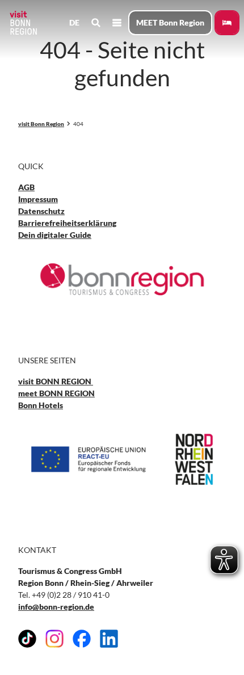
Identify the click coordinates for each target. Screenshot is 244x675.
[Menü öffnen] (116, 23)
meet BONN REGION (56, 393)
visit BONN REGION (55, 381)
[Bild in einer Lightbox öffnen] (122, 279)
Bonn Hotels (40, 405)
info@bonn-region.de (56, 606)
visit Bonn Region (41, 123)
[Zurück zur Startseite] (23, 23)
